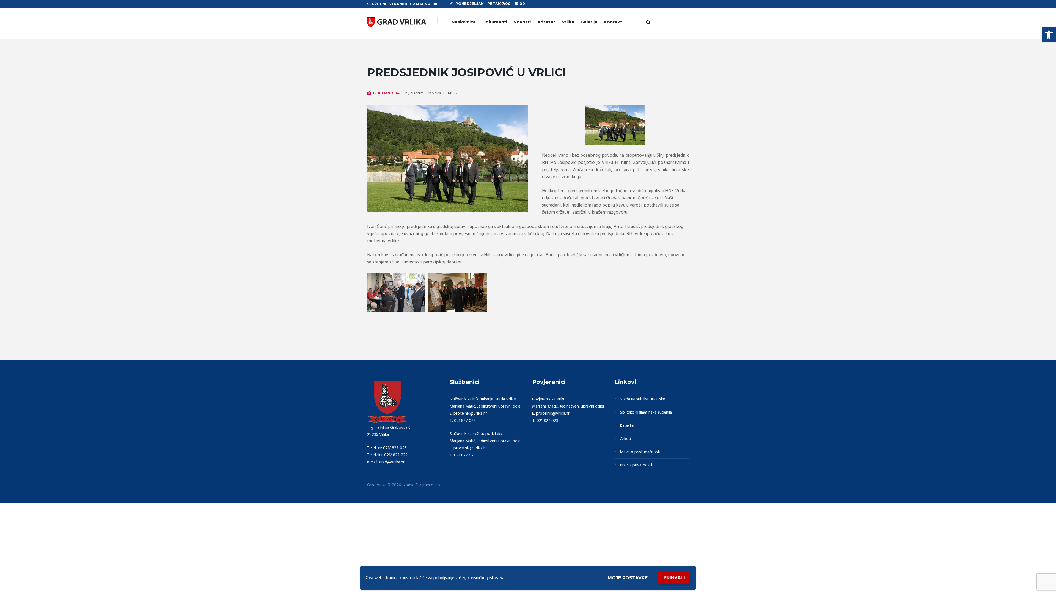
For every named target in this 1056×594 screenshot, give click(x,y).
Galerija (589, 21)
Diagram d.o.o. (428, 485)
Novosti (522, 21)
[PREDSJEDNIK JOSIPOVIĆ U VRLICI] (447, 158)
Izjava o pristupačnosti (640, 452)
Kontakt (613, 21)
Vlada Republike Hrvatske (642, 399)
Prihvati (674, 577)
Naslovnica (464, 21)
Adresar (546, 21)
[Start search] (647, 23)
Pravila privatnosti (636, 465)
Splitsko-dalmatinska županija (646, 412)
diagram (417, 93)
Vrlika (568, 21)
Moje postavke (628, 578)
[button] (1049, 35)
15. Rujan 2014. (386, 93)
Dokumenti (494, 21)
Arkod (625, 439)
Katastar (627, 425)
